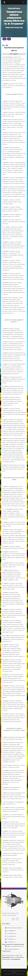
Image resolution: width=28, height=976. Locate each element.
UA (4, 38)
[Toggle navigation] (24, 2)
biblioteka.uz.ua (12, 942)
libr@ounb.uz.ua (12, 939)
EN (9, 38)
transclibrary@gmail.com (14, 949)
